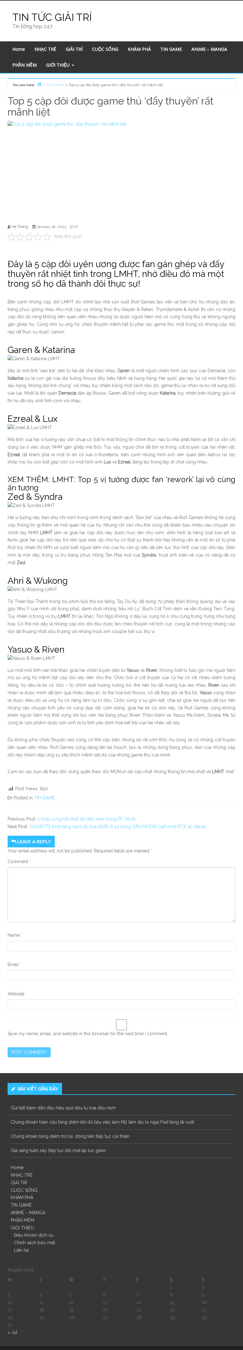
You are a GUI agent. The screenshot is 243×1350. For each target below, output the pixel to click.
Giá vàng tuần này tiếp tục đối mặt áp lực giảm (58, 1150)
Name (15, 935)
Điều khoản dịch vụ (33, 1235)
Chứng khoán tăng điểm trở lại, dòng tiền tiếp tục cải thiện (70, 1136)
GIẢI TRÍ (74, 49)
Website (16, 993)
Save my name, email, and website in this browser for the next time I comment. (88, 1033)
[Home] (39, 84)
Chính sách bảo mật (34, 1242)
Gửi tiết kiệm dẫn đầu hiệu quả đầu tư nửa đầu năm (63, 1107)
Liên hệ (21, 1250)
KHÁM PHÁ (139, 49)
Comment (19, 861)
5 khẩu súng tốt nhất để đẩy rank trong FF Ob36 (86, 818)
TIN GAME (171, 49)
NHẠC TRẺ (45, 49)
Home (18, 49)
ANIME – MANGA (209, 49)
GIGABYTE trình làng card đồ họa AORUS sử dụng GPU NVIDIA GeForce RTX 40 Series (117, 826)
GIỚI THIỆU (58, 65)
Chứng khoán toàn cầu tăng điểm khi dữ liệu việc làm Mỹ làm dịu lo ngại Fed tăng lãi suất (102, 1122)
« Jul (12, 1332)
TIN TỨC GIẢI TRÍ (52, 17)
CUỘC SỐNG (105, 49)
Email (15, 964)
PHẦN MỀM (24, 65)
